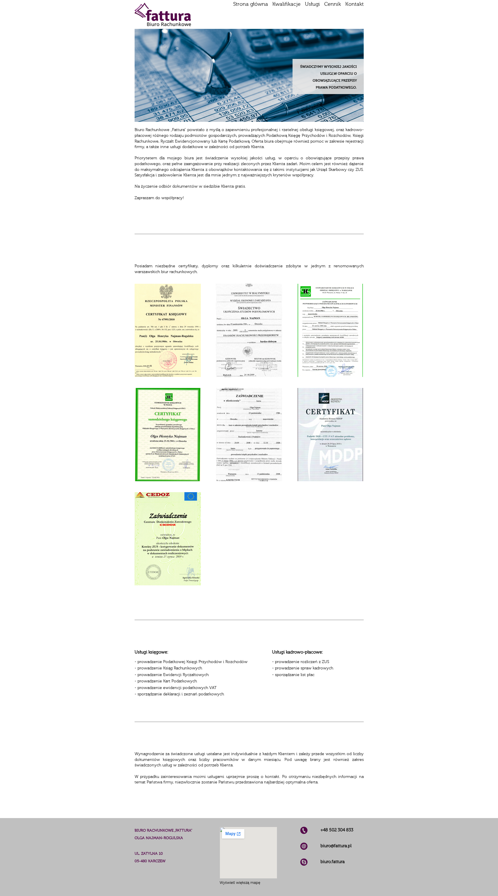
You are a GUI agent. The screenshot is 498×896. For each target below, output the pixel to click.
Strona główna (250, 4)
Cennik (332, 4)
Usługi (312, 4)
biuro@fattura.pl (336, 845)
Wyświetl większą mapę (240, 882)
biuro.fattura (332, 861)
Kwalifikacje (286, 4)
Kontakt (354, 4)
